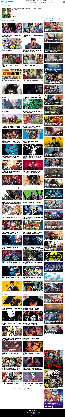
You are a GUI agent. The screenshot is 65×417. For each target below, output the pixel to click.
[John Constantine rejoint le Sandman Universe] (33, 346)
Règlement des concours (32, 416)
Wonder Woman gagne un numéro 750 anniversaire (31, 142)
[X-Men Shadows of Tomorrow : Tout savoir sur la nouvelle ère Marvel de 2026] (53, 162)
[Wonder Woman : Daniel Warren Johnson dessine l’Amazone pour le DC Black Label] (33, 180)
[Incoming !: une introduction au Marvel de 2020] (12, 346)
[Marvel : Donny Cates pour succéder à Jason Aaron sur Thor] (33, 210)
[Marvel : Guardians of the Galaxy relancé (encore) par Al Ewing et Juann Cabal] (33, 225)
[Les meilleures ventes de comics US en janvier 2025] (53, 319)
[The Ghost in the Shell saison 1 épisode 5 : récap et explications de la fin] (53, 48)
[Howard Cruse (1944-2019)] (12, 43)
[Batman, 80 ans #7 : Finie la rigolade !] (12, 271)
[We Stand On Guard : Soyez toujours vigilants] (53, 298)
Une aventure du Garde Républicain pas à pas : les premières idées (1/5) (53, 155)
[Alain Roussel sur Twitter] (13, 16)
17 (25, 388)
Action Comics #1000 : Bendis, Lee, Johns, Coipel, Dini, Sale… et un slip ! (53, 40)
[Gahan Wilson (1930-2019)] (33, 59)
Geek (49, 1)
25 (31, 388)
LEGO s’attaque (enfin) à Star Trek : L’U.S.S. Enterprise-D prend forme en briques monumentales (52, 332)
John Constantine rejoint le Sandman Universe (31, 354)
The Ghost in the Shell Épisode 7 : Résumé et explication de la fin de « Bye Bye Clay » (53, 60)
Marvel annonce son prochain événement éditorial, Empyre (11, 36)
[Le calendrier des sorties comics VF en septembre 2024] (53, 110)
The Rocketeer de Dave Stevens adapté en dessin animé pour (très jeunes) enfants (11, 127)
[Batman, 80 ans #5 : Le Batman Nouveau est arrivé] (33, 271)
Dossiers (34, 2)
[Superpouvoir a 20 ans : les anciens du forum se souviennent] (53, 277)
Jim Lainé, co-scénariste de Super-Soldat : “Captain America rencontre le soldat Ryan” (54, 175)
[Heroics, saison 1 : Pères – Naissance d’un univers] (12, 59)
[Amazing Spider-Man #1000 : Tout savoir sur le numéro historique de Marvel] (53, 79)
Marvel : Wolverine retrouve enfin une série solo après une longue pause (32, 172)
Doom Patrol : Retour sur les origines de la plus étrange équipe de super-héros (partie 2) (12, 188)
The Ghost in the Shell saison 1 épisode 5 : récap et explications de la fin (54, 50)
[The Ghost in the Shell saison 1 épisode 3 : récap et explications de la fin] (53, 309)
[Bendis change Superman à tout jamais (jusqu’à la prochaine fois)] (33, 43)
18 (27, 388)
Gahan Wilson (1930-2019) (29, 66)
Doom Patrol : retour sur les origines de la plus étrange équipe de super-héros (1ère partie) (12, 203)
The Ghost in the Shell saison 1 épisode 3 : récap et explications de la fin (53, 311)
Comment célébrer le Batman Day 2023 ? (53, 260)
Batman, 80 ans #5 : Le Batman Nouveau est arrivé (33, 278)
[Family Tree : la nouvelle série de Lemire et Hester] (12, 316)
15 (23, 388)
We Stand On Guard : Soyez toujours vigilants (52, 301)
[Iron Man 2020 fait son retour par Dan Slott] (33, 195)
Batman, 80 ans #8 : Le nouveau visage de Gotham (32, 263)
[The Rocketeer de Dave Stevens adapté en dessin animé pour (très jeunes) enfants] (12, 119)
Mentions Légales (32, 413)
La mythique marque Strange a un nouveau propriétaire (52, 270)
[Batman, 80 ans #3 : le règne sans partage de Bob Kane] (12, 286)
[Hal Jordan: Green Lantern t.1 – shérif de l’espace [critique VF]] (33, 104)
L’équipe (33, 414)
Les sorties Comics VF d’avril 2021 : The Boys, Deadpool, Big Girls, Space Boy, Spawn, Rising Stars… (53, 186)
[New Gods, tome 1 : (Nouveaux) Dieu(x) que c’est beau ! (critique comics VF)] (53, 235)
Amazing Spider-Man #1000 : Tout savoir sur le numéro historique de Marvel (53, 82)
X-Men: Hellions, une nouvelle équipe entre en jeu (33, 36)
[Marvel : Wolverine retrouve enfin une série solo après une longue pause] (33, 165)
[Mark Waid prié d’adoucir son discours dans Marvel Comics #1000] (12, 377)
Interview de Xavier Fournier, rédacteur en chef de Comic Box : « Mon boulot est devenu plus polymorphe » (53, 227)
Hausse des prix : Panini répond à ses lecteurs (10, 81)
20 (29, 388)
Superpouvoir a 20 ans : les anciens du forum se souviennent (53, 280)
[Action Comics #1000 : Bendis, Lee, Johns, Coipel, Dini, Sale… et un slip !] (53, 37)
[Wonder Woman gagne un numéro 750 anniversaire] (33, 134)
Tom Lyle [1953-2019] (6, 111)
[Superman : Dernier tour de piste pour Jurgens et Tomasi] (53, 27)
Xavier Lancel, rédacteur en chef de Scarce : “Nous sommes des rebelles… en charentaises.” (12, 340)
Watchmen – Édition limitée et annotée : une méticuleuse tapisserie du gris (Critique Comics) (33, 158)
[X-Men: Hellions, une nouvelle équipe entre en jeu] (33, 28)
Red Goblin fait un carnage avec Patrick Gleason (32, 339)
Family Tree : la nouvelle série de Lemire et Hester (11, 323)
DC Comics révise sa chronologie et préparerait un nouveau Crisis (10, 233)
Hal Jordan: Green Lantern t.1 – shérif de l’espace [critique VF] (32, 111)
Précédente (12, 388)
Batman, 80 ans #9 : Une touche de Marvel (11, 263)
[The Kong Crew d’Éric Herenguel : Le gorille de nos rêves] (12, 89)
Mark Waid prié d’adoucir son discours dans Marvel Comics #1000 (11, 384)
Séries (34, 1)
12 (19, 388)
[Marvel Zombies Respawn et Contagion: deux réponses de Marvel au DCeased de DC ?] (33, 362)
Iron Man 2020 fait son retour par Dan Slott (32, 202)
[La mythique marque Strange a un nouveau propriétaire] (53, 267)
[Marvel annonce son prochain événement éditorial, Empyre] (12, 28)
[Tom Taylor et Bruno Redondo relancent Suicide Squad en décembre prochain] (12, 362)
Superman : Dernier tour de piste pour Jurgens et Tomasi (53, 30)
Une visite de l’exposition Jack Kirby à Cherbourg (31, 293)
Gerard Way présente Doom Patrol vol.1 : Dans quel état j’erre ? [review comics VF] (11, 142)
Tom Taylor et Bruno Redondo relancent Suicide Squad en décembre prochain (11, 369)
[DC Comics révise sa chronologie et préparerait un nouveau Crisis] (12, 225)
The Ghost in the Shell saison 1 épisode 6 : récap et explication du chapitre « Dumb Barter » (54, 71)
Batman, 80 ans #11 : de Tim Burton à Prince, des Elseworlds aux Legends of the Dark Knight (33, 97)
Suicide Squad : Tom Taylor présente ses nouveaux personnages (11, 172)
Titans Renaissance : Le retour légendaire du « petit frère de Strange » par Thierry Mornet (54, 92)
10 (17, 388)
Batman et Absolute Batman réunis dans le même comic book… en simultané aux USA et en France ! (53, 102)
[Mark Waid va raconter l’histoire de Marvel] (53, 288)
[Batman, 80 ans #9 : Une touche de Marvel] (12, 255)
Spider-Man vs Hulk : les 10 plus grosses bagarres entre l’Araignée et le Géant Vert (54, 123)
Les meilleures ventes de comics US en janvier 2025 (53, 322)
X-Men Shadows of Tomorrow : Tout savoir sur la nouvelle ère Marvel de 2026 (54, 165)
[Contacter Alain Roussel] (15, 16)
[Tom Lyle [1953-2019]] (12, 104)
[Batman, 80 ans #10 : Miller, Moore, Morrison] (12, 240)
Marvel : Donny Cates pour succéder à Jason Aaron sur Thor (33, 217)
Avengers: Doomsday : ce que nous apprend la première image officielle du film (53, 196)
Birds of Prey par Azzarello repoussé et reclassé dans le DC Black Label (32, 323)
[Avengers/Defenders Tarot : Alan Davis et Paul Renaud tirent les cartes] (33, 119)
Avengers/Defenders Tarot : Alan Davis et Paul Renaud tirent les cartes (32, 127)
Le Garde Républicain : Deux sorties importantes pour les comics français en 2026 (53, 217)
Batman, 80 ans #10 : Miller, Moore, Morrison (10, 248)
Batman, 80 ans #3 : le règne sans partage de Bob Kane (11, 293)
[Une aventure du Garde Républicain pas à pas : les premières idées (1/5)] (53, 152)
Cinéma (31, 1)
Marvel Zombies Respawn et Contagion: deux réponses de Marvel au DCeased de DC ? (33, 369)
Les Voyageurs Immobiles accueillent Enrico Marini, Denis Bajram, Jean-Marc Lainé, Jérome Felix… (33, 385)
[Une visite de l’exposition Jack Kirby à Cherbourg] (33, 286)
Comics (27, 1)
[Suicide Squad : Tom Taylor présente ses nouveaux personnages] (12, 165)
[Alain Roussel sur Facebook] (12, 16)
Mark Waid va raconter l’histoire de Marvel (52, 290)
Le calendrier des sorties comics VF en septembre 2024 (53, 113)
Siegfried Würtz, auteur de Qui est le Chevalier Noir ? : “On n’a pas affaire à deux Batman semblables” (33, 249)
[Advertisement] (53, 10)
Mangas (40, 1)
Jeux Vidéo (45, 1)
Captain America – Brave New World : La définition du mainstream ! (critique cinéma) (53, 133)
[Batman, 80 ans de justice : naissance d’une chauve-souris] (12, 301)
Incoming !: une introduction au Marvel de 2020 (11, 354)
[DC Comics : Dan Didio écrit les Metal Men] (12, 210)
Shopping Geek (46, 2)
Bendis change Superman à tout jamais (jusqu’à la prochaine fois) (32, 51)
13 (21, 388)
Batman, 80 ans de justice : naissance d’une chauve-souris (12, 308)
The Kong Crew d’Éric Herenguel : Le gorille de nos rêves (11, 96)
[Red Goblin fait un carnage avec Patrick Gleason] (33, 331)
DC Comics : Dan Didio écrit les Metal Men (11, 217)
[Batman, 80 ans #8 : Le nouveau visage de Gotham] (33, 255)
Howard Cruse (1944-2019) (7, 51)
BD (37, 1)
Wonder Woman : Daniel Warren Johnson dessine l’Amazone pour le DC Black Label (32, 187)
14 (22, 388)
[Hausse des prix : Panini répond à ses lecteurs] (12, 74)
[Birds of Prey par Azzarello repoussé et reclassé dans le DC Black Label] (33, 316)
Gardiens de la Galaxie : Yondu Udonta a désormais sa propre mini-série (11, 157)
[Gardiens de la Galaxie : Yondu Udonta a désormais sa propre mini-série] (12, 149)
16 (24, 388)
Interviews (39, 2)
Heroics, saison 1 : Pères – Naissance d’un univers (11, 66)
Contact (32, 415)
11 (18, 388)
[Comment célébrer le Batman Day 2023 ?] (53, 256)
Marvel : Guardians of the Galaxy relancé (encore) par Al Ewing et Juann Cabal (32, 233)
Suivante (34, 388)
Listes (52, 1)
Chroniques (29, 2)
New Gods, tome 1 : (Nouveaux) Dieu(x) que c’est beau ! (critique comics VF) (53, 238)
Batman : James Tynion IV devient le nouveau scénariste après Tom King (31, 308)
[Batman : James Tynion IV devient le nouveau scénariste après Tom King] (33, 301)
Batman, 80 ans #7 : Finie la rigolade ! (10, 278)
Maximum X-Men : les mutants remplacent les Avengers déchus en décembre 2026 (52, 207)
